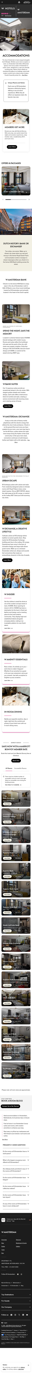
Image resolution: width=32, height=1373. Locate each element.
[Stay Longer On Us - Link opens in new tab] (16, 180)
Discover (18, 1239)
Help (12, 1339)
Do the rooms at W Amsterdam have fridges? (14, 1179)
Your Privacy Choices (9, 1334)
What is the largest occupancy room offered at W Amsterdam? (14, 1161)
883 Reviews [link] (8, 15)
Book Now (16, 760)
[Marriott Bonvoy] (26, 2)
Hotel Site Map (5, 1339)
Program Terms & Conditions (8, 1332)
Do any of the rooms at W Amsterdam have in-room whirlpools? (15, 1205)
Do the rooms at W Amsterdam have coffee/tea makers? (14, 1187)
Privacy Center (21, 1332)
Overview (4, 1239)
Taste (3, 1249)
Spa (2, 1253)
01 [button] (14, 232)
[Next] (29, 200)
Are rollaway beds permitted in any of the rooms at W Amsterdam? (15, 1170)
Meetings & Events (21, 1243)
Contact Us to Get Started (10, 1106)
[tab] (9, 768)
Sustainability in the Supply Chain (9, 1337)
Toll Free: (9, 1267)
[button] (19, 2)
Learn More (12, 147)
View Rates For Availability (12, 784)
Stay (2, 1243)
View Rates (7, 804)
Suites (3, 1246)
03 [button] (17, 232)
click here (21, 1369)
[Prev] (3, 200)
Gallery (18, 1246)
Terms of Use (23, 1330)
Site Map (22, 1337)
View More (18, 803)
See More (5, 1139)
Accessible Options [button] (10, 814)
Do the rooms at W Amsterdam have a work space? (15, 1152)
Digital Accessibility (21, 1334)
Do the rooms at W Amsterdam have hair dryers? (14, 1196)
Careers (16, 1330)
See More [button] (24, 75)
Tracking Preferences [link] (6, 1330)
